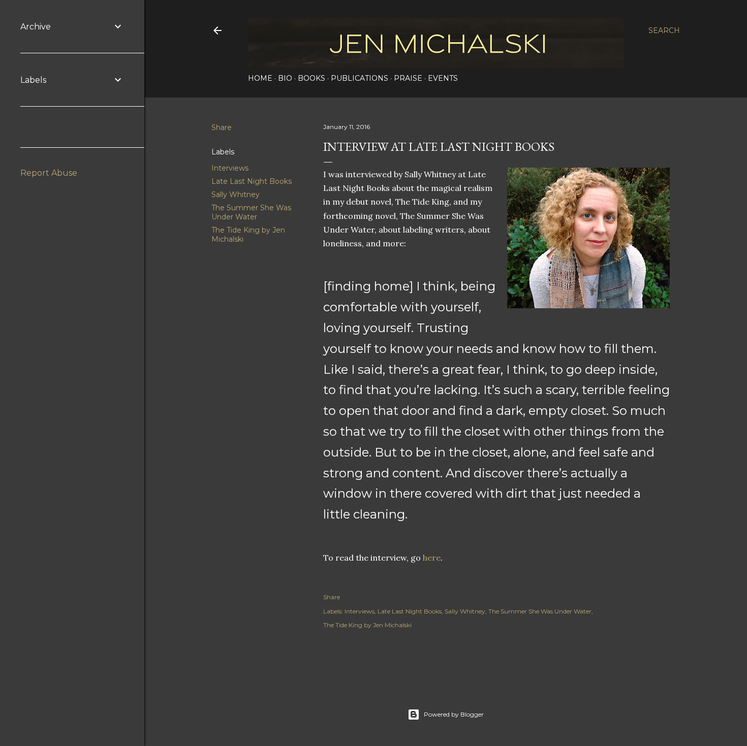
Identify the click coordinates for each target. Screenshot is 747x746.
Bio (285, 78)
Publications (359, 78)
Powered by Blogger (454, 714)
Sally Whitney (235, 194)
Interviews (229, 168)
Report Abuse (48, 173)
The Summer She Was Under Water (251, 212)
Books (311, 78)
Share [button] (221, 127)
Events (443, 78)
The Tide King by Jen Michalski (367, 625)
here (432, 558)
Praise (408, 78)
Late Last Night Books (251, 181)
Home (260, 78)
